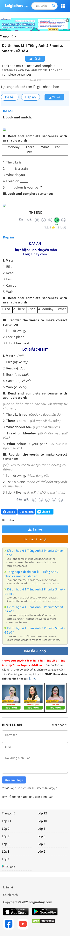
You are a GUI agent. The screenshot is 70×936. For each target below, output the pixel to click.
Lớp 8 (41, 828)
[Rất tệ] (36, 220)
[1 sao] (19, 519)
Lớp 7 (6, 836)
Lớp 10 (42, 821)
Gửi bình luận (14, 780)
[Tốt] (56, 220)
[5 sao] (38, 519)
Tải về (36, 58)
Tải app (10, 867)
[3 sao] (28, 519)
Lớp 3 (6, 851)
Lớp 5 (6, 844)
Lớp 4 (41, 844)
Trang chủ (8, 813)
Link (32, 678)
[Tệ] (43, 220)
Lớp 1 (6, 859)
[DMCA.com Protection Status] (43, 924)
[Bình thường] (50, 220)
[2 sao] (24, 519)
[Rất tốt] (63, 220)
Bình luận (28, 511)
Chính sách (10, 895)
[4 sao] (33, 519)
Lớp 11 (6, 821)
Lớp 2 (41, 851)
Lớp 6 (41, 836)
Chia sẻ (10, 511)
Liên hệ (8, 887)
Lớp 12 (42, 813)
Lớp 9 (6, 828)
